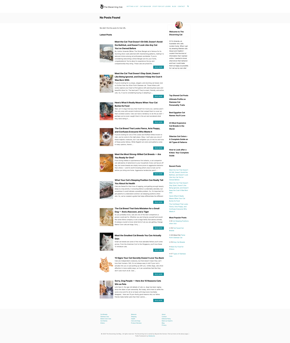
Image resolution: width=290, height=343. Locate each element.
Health (133, 318)
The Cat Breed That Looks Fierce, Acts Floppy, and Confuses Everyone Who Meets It (178, 207)
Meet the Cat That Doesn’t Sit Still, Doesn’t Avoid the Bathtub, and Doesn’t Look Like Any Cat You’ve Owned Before (139, 45)
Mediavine (151, 336)
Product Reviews (136, 323)
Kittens (102, 323)
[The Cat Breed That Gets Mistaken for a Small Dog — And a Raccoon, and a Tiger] (106, 218)
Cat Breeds (103, 314)
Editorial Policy (166, 318)
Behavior (134, 314)
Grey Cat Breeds (179, 242)
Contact (164, 316)
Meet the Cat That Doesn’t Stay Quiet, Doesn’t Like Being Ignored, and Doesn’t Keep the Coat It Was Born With (138, 76)
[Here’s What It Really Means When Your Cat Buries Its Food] (106, 112)
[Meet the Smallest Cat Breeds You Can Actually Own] (106, 243)
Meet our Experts (167, 321)
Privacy (164, 325)
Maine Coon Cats (105, 318)
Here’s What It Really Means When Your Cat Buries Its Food (177, 198)
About (163, 314)
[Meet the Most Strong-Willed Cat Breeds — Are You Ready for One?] (106, 164)
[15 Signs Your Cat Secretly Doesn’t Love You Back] (106, 266)
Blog (163, 323)
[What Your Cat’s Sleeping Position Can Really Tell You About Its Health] (106, 191)
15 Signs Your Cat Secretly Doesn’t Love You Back (139, 258)
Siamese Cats (104, 316)
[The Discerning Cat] (112, 6)
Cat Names (103, 321)
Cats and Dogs (135, 321)
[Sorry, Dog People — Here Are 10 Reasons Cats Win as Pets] (106, 291)
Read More (159, 67)
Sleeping (133, 316)
